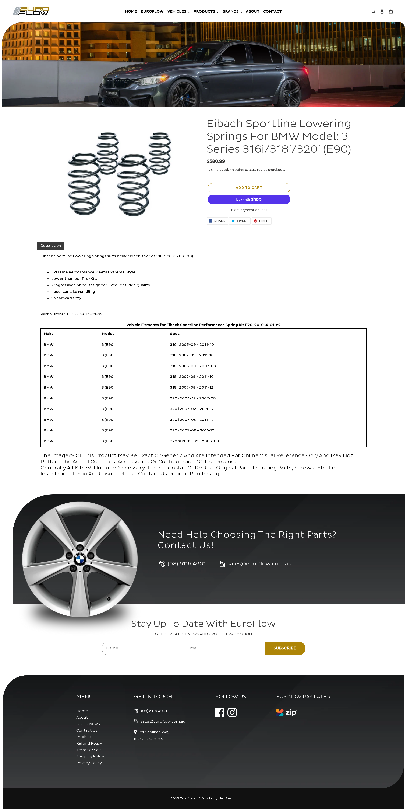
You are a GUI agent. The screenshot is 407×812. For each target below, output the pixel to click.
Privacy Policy (89, 763)
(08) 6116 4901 (154, 711)
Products (85, 737)
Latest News (88, 724)
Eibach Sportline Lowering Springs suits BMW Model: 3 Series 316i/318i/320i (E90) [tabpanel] (196, 365)
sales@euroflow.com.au (163, 721)
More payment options (249, 210)
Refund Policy (89, 743)
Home (82, 711)
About (82, 717)
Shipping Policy (90, 756)
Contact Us (87, 730)
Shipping (237, 170)
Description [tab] (50, 246)
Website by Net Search (218, 799)
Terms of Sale (89, 750)
